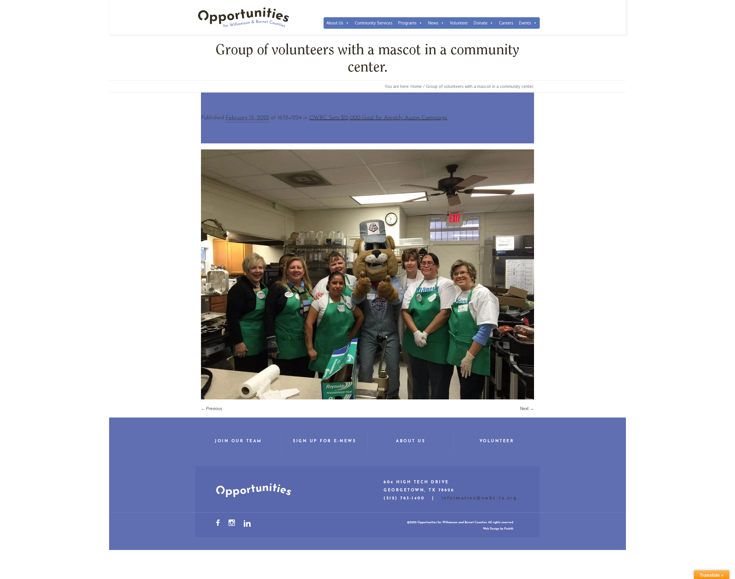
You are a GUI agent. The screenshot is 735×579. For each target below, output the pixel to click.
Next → (527, 408)
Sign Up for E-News (324, 441)
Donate (481, 22)
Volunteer (459, 22)
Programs (407, 22)
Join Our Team (238, 441)
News (433, 22)
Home (416, 86)
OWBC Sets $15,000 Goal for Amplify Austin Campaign (378, 118)
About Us (334, 22)
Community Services (373, 22)
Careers (506, 22)
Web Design (491, 528)
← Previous (211, 408)
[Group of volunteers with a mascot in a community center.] (367, 274)
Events (525, 22)
